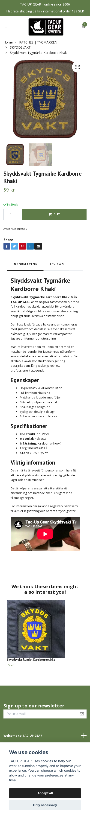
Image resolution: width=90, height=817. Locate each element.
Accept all (45, 793)
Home (8, 42)
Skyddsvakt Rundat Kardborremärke (31, 660)
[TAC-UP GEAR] (46, 27)
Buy (57, 214)
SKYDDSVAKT (20, 47)
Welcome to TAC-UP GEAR (22, 735)
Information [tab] (25, 264)
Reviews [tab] (56, 264)
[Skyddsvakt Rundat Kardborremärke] (45, 629)
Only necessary (45, 805)
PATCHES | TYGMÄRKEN (38, 42)
